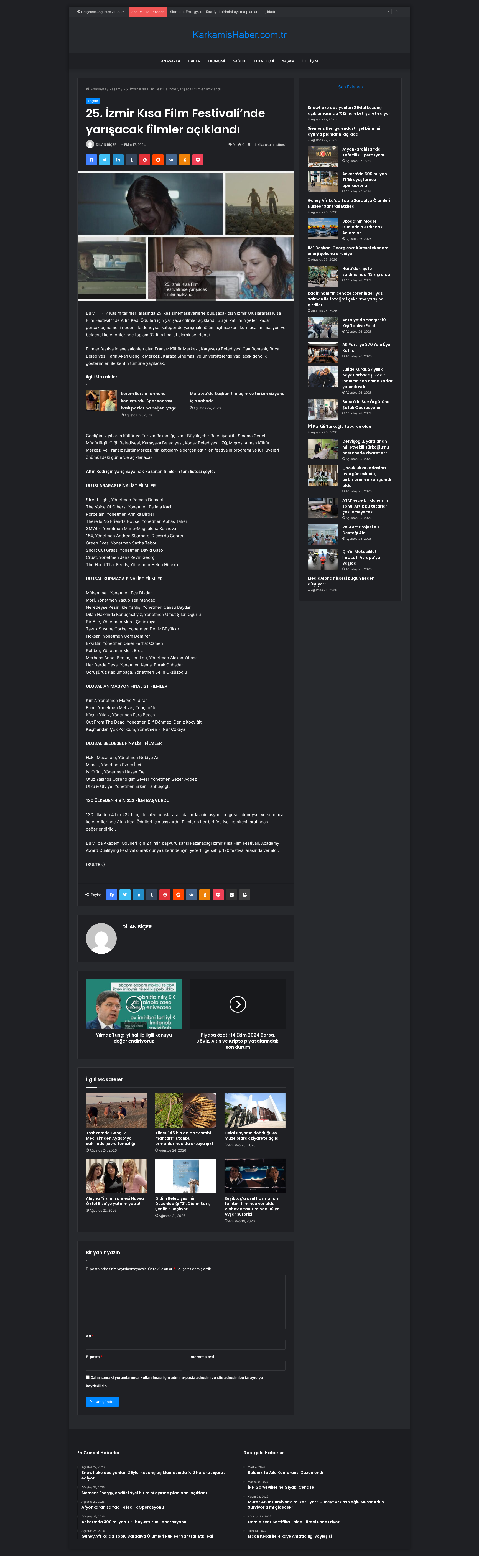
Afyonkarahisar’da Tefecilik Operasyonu (204, 11)
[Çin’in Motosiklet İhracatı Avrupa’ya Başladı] (323, 559)
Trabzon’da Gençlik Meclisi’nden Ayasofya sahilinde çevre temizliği (110, 1138)
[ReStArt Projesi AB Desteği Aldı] (323, 534)
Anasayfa (170, 61)
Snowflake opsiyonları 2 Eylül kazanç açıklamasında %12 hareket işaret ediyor (349, 110)
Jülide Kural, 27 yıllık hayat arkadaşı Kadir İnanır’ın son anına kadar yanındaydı (367, 377)
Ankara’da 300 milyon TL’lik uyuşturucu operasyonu (364, 179)
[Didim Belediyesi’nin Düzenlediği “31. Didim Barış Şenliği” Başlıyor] (185, 1176)
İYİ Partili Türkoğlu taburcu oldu (339, 426)
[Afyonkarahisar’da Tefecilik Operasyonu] (323, 156)
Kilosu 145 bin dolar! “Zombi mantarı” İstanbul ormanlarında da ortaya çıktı (185, 1138)
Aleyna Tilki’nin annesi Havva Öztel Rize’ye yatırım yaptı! (115, 1201)
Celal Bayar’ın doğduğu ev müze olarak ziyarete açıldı (252, 1135)
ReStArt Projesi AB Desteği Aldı (360, 530)
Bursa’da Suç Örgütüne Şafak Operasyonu (365, 404)
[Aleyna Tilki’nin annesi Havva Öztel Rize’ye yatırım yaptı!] (116, 1176)
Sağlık (239, 61)
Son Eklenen (350, 87)
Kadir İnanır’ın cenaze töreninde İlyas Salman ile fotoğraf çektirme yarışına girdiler (346, 299)
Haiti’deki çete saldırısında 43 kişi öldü (366, 271)
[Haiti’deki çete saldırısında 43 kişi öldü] (323, 276)
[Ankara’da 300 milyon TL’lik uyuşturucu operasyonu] (323, 181)
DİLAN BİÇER (106, 144)
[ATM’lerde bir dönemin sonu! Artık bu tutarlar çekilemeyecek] (323, 508)
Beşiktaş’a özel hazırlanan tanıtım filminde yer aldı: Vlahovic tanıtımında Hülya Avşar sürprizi (252, 1206)
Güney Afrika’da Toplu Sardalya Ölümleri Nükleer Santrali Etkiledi (349, 203)
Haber (194, 61)
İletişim (310, 61)
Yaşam (288, 61)
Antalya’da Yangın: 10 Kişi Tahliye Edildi (364, 322)
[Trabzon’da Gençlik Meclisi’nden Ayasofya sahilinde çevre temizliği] (116, 1110)
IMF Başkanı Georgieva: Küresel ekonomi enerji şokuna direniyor (348, 250)
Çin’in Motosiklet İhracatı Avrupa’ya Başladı (361, 557)
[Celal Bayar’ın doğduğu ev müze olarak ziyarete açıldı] (255, 1110)
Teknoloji (264, 61)
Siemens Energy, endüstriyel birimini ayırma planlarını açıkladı (344, 131)
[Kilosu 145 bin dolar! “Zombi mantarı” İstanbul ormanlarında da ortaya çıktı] (185, 1110)
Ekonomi (216, 61)
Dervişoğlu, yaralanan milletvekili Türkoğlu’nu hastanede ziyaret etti (365, 447)
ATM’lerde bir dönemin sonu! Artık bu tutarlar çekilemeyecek (365, 506)
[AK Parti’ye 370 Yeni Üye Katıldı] (323, 352)
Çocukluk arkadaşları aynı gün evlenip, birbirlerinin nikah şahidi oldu (366, 476)
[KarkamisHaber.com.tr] (239, 35)
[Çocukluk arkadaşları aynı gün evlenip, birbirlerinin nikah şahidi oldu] (323, 475)
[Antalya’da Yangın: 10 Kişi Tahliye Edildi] (323, 327)
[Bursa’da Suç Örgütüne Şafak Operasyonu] (323, 409)
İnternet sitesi (202, 1356)
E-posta (94, 1356)
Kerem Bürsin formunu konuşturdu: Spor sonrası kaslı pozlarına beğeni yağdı (149, 401)
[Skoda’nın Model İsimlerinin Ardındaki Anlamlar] (323, 228)
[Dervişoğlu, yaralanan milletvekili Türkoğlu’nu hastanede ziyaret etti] (323, 449)
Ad (90, 1336)
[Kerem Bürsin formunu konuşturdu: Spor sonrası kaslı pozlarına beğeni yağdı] (101, 400)
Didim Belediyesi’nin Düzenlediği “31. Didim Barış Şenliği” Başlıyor (183, 1204)
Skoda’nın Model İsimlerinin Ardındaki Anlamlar (363, 227)
